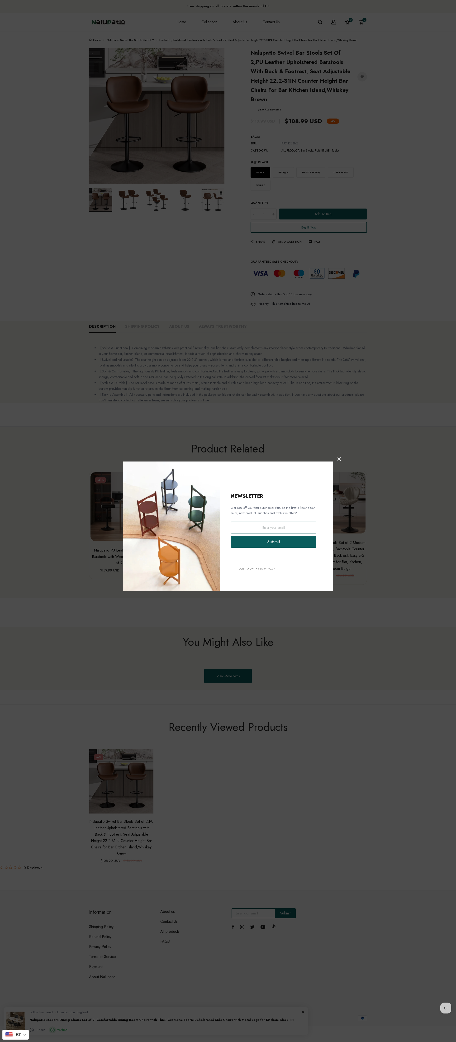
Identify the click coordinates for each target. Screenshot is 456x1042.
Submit (273, 542)
